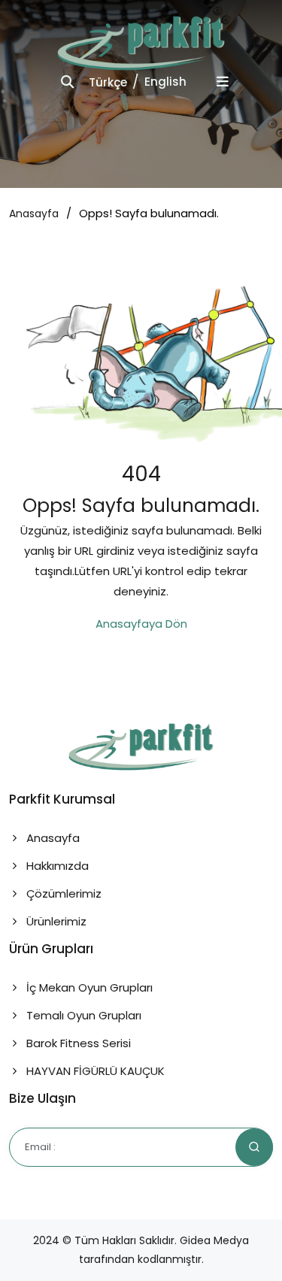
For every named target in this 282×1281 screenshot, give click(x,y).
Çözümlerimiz (62, 893)
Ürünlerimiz (54, 921)
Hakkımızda (56, 866)
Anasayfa (34, 213)
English (165, 81)
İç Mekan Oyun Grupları (88, 987)
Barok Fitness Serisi (77, 1043)
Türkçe (108, 82)
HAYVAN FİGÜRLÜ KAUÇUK (94, 1071)
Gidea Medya (214, 1240)
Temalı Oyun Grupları (82, 1015)
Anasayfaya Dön (141, 623)
